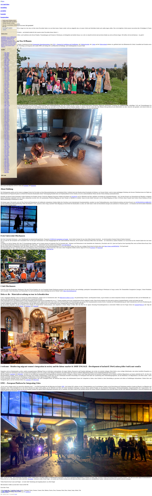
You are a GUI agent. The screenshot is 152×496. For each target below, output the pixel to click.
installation (4, 40)
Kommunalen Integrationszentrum (41, 44)
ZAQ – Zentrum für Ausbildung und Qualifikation (65, 44)
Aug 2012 (6, 139)
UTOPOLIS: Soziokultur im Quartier (59, 239)
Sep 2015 (6, 114)
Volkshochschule (85, 44)
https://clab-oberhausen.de (69, 291)
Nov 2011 (6, 152)
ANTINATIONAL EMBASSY (143, 202)
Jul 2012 (6, 141)
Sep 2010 (6, 168)
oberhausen (4, 43)
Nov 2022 (6, 52)
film (13, 38)
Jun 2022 (6, 58)
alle (4, 46)
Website (21, 306)
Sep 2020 (6, 64)
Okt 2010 (6, 166)
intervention (10, 40)
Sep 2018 (6, 78)
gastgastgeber (3, 39)
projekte (3, 11)
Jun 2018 (6, 82)
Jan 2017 (6, 94)
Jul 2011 (6, 156)
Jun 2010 (6, 172)
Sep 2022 (6, 55)
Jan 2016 (6, 108)
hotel (13, 39)
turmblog (4, 7)
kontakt (3, 14)
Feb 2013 (6, 132)
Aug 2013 (6, 129)
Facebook (92, 247)
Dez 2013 (6, 125)
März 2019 (7, 71)
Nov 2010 (6, 165)
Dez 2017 (6, 85)
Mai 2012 (6, 143)
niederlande (14, 41)
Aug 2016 (6, 98)
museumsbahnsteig (8, 41)
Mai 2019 (6, 68)
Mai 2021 (6, 62)
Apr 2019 (6, 70)
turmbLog (28, 491)
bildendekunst (3, 38)
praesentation (9, 43)
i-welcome (28, 379)
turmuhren (9, 45)
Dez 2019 (6, 67)
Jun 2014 (6, 124)
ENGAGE (20, 374)
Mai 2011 (6, 159)
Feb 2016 (6, 106)
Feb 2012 (6, 148)
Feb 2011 (6, 162)
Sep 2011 (6, 153)
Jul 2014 (6, 122)
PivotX (16, 494)
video (2, 46)
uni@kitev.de (50, 249)
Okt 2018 (6, 77)
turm (6, 45)
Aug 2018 (6, 79)
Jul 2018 (6, 81)
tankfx (14, 44)
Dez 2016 (6, 95)
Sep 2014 (6, 121)
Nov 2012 (6, 136)
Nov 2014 (6, 119)
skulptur (3, 44)
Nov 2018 (6, 75)
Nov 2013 (6, 126)
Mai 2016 (6, 102)
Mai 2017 (6, 89)
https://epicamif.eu (22, 390)
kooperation (5, 17)
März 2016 (7, 105)
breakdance (8, 38)
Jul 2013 (6, 131)
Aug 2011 (6, 155)
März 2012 (7, 146)
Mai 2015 (6, 116)
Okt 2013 (6, 128)
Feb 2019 (6, 72)
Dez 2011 (6, 151)
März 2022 (7, 60)
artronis (8, 37)
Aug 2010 (6, 169)
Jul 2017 (6, 88)
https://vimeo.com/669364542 (111, 246)
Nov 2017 (6, 87)
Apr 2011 (6, 161)
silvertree (14, 43)
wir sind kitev (5, 4)
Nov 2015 (6, 111)
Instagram (33, 185)
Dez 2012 (6, 135)
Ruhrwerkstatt (103, 44)
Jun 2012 (6, 142)
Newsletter (30, 479)
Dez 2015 (6, 109)
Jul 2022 (6, 57)
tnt (4, 45)
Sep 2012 (6, 138)
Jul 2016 (6, 99)
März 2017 (7, 92)
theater (2, 45)
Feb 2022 (6, 61)
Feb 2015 (6, 118)
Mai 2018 (6, 84)
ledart (14, 40)
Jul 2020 (6, 65)
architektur (3, 37)
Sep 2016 (6, 97)
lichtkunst (3, 41)
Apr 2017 (6, 91)
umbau (13, 45)
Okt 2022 (6, 54)
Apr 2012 (6, 145)
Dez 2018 (6, 74)
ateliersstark (13, 37)
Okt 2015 (6, 112)
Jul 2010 (6, 171)
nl (1, 43)
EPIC (63, 386)
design (11, 38)
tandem (11, 44)
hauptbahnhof (9, 39)
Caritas (93, 44)
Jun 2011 (6, 158)
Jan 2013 (6, 134)
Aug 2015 (6, 115)
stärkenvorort (7, 44)
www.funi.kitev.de (66, 245)
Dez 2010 (6, 163)
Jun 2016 (6, 101)
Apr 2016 (6, 104)
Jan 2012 (6, 149)
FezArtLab (74, 196)
